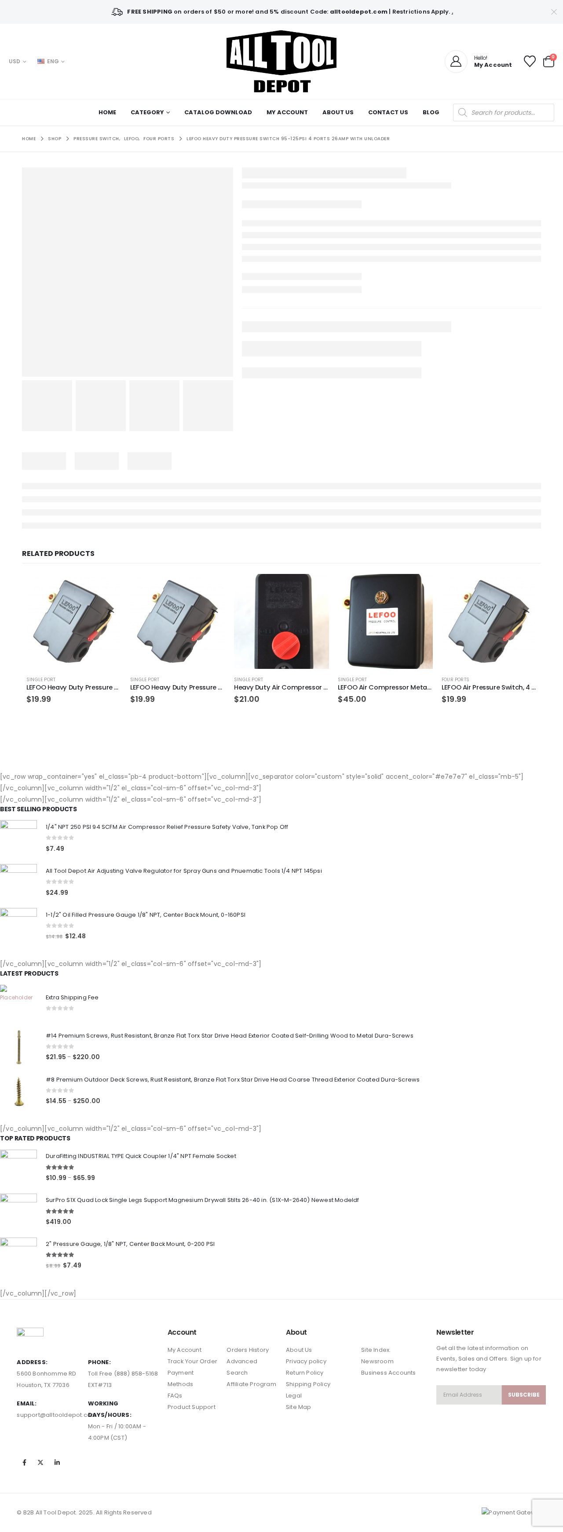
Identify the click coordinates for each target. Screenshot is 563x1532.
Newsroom (377, 1361)
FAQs (175, 1395)
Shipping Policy (308, 1384)
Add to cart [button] (107, 588)
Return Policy (305, 1373)
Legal (294, 1395)
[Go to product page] (73, 621)
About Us (338, 112)
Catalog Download (218, 112)
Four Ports (455, 679)
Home (107, 112)
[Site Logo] (281, 61)
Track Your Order (192, 1361)
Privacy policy (306, 1361)
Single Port (40, 679)
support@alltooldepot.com (57, 1415)
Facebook (24, 1462)
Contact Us (388, 112)
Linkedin (57, 1462)
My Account (287, 112)
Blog (431, 112)
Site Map (298, 1407)
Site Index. (376, 1350)
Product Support (192, 1407)
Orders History (248, 1350)
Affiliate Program (251, 1384)
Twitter (41, 1462)
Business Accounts (388, 1373)
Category (147, 112)
